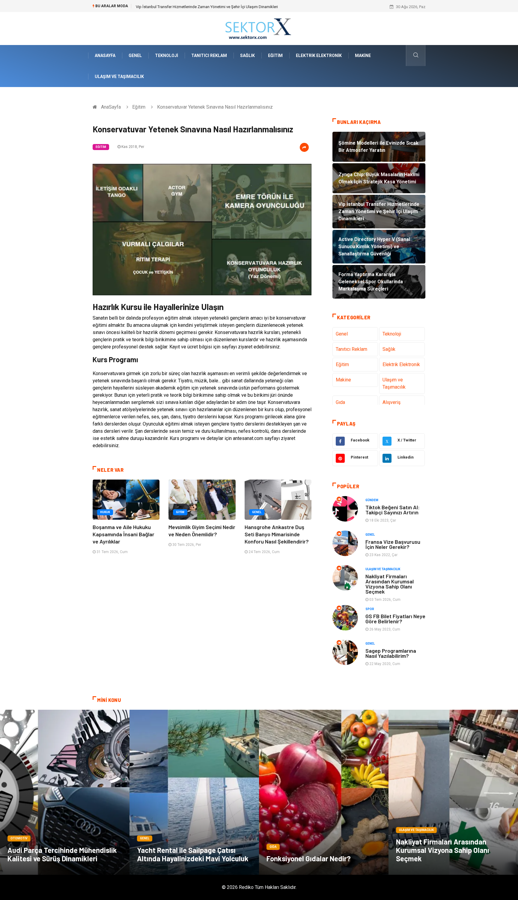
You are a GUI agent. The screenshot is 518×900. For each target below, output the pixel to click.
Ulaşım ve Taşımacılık (119, 76)
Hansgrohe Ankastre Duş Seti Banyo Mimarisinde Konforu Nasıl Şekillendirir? (277, 534)
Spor (369, 609)
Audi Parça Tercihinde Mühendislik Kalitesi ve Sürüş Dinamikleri (62, 854)
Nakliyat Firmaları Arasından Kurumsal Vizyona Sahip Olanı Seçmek (389, 584)
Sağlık (247, 55)
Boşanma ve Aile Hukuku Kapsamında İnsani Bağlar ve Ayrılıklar (123, 534)
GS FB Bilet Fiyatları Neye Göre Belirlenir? (395, 619)
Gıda (340, 402)
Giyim (180, 512)
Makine (363, 55)
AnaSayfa (105, 55)
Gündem (371, 500)
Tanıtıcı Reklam (209, 55)
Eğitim (275, 55)
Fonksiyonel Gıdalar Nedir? (308, 858)
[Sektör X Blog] (259, 28)
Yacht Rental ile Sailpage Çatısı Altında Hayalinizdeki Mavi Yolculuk (193, 854)
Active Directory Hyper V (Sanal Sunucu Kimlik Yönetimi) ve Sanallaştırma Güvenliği (206, 7)
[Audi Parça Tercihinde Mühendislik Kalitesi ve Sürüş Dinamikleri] (65, 792)
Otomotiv (19, 838)
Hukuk (105, 512)
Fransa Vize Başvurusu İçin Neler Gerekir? (392, 544)
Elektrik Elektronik (319, 55)
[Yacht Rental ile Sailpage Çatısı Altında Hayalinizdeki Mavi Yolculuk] (194, 792)
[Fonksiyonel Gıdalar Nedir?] (324, 792)
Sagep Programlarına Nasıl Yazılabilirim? (390, 653)
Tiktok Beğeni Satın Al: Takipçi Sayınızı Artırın (392, 510)
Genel (135, 55)
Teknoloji (166, 55)
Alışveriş (391, 402)
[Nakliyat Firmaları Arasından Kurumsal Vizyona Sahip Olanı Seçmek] (453, 792)
